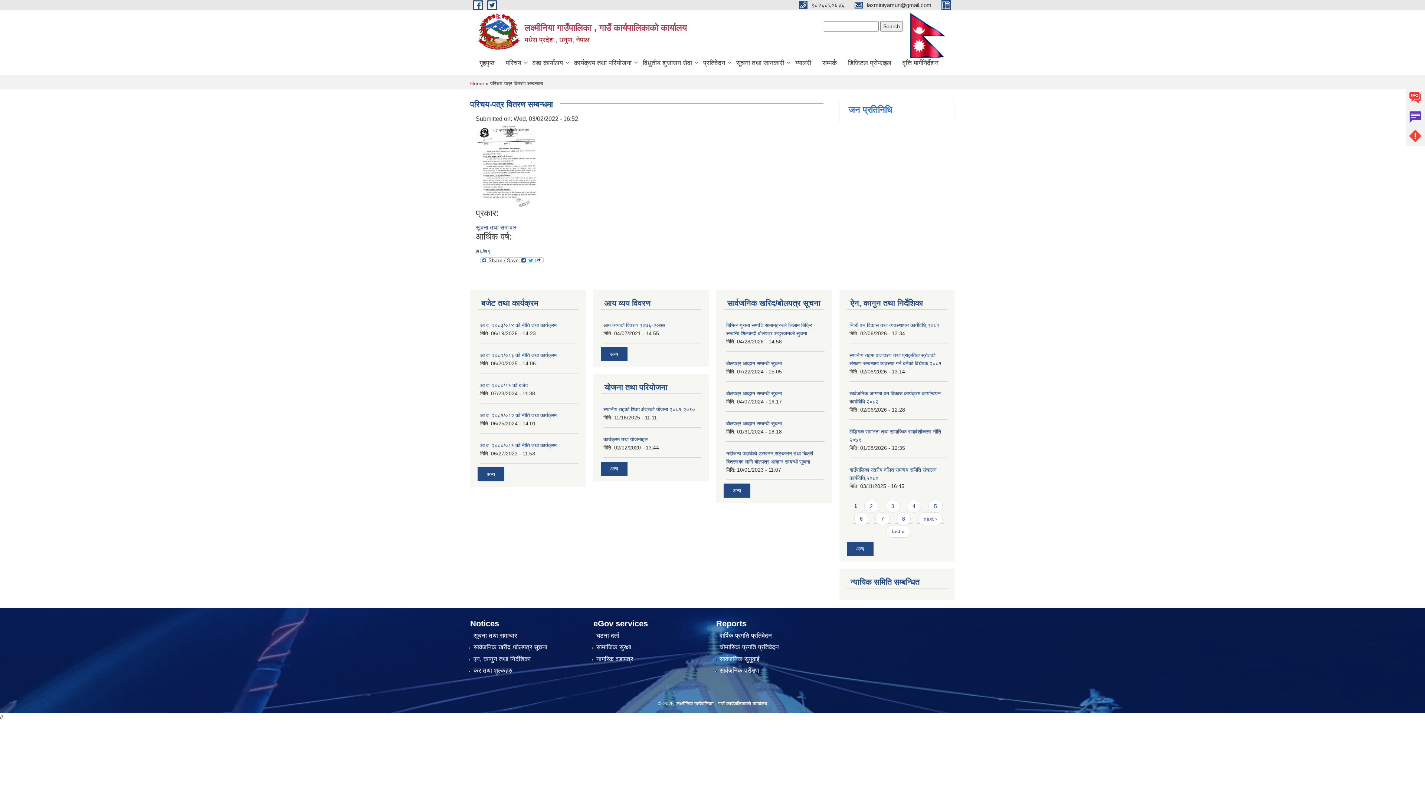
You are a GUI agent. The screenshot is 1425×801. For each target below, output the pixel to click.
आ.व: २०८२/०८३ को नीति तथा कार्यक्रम (518, 355)
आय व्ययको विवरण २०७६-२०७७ (634, 325)
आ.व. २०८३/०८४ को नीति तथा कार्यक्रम (518, 325)
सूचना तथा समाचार (496, 227)
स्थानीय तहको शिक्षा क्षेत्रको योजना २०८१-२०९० (649, 409)
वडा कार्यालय (548, 63)
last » (898, 531)
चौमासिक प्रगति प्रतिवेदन (749, 647)
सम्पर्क (829, 63)
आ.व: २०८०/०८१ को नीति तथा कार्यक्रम (518, 445)
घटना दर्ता (607, 635)
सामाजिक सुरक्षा (613, 647)
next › (930, 519)
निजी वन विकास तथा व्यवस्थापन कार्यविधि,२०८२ (894, 325)
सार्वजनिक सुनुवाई (740, 659)
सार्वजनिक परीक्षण (739, 670)
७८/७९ (483, 251)
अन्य (491, 474)
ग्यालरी (803, 63)
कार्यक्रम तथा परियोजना (603, 63)
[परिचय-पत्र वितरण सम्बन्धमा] (508, 165)
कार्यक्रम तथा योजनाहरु (625, 439)
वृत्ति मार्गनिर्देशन (920, 63)
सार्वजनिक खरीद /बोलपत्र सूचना (510, 647)
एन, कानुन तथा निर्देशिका (502, 659)
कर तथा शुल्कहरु (493, 670)
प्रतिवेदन (714, 63)
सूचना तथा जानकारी (760, 63)
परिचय (513, 63)
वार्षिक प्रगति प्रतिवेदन (746, 635)
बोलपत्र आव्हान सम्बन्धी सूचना (754, 363)
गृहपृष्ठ (487, 63)
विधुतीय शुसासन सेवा (667, 63)
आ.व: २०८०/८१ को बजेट (504, 385)
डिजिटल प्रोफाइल (869, 63)
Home (477, 83)
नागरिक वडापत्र (614, 659)
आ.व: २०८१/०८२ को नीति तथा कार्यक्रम (518, 415)
